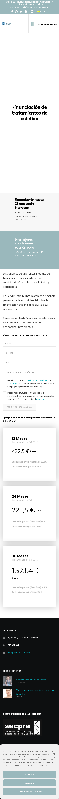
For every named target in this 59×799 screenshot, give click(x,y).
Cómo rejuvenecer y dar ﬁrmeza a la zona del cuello (35, 692)
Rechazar (29, 783)
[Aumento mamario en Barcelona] (7, 681)
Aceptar (29, 774)
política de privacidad (37, 380)
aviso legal (12, 383)
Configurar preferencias (29, 791)
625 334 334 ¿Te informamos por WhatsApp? (29, 7)
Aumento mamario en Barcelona (31, 679)
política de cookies (10, 762)
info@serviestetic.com (19, 652)
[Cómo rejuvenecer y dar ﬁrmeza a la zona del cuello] (7, 693)
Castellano (45, 11)
